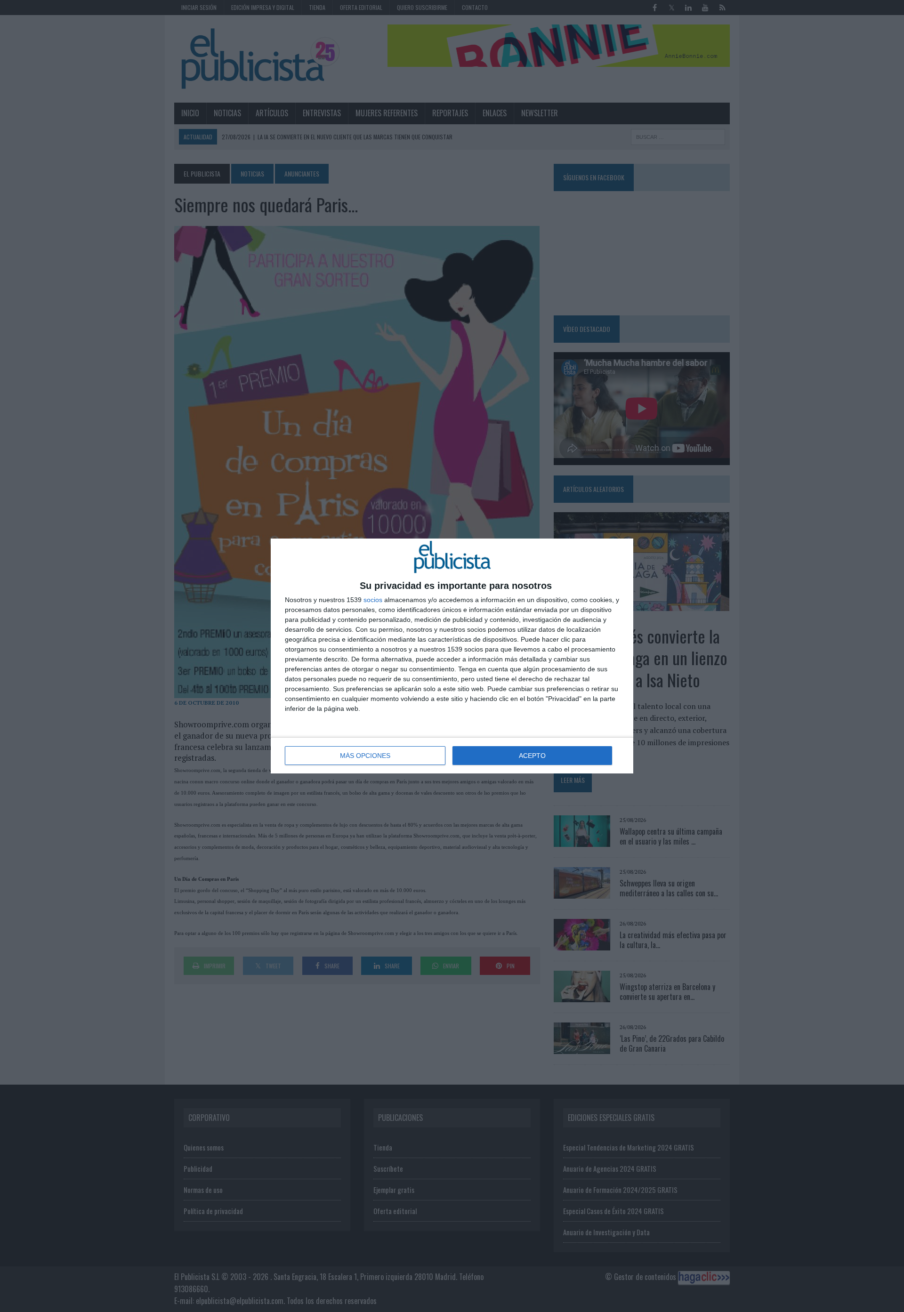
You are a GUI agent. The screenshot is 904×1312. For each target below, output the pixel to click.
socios (372, 599)
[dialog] (452, 656)
